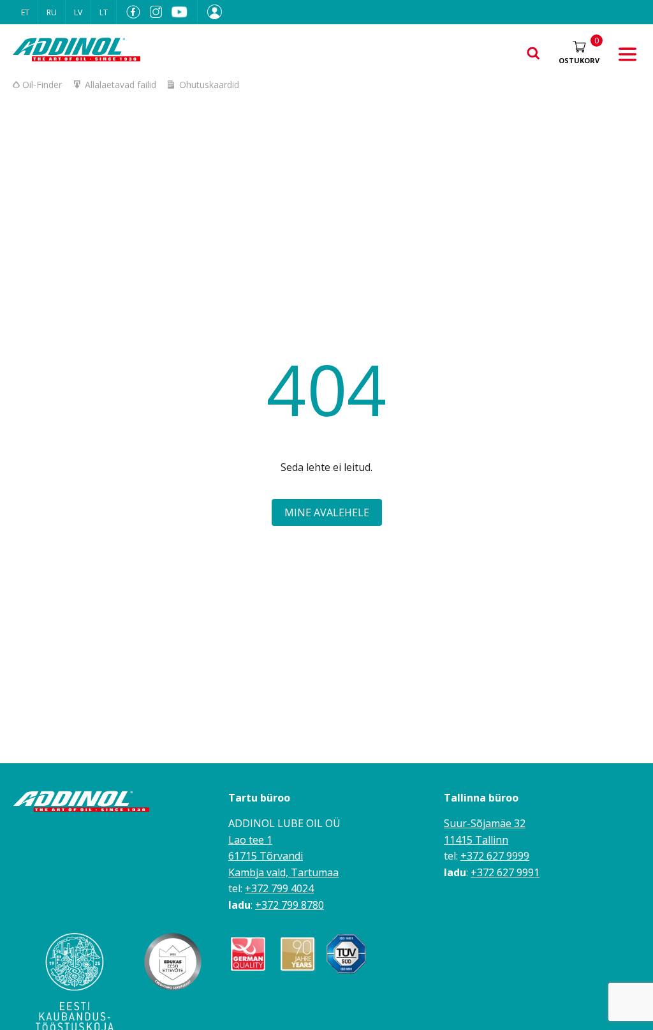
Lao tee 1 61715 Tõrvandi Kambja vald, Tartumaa (283, 856)
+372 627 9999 (494, 856)
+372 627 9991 (505, 872)
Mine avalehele (326, 512)
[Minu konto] (210, 12)
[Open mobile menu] (627, 54)
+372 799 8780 (289, 905)
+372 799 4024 (279, 888)
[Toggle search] (533, 54)
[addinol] (76, 51)
